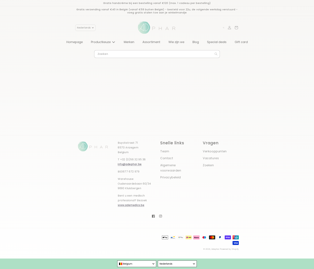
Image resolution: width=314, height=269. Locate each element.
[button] (85, 28)
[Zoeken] (216, 54)
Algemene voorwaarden (170, 167)
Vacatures (211, 158)
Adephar (215, 249)
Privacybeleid (170, 177)
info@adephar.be (130, 164)
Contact (166, 158)
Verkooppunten (215, 151)
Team (164, 151)
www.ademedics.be (131, 205)
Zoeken (208, 165)
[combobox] (157, 54)
